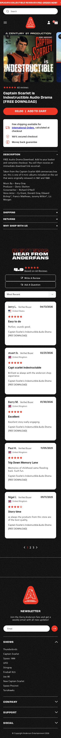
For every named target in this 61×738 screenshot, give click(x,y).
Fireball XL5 (9, 672)
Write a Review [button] (32, 278)
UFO (5, 663)
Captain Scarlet (11, 653)
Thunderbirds (10, 649)
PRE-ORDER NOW (41, 3)
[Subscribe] (54, 628)
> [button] (36, 547)
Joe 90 (6, 676)
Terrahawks (8, 690)
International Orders (23, 127)
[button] (5, 23)
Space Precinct (10, 685)
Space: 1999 (9, 658)
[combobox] (30, 11)
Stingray (7, 667)
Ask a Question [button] (32, 284)
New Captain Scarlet (13, 681)
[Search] (7, 11)
